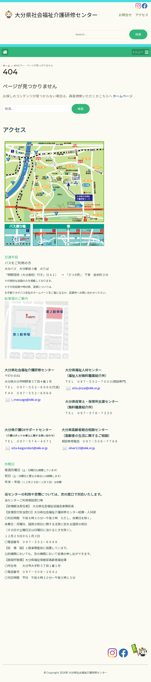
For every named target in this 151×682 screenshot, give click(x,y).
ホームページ (123, 96)
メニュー (137, 52)
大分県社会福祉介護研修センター (56, 15)
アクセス (141, 14)
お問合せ (125, 14)
